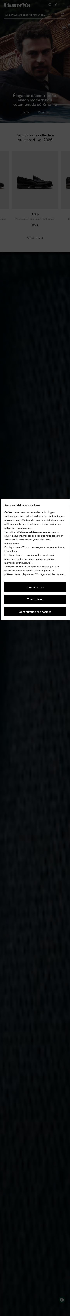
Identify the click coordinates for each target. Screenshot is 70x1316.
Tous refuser (35, 599)
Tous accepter (35, 587)
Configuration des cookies (35, 611)
